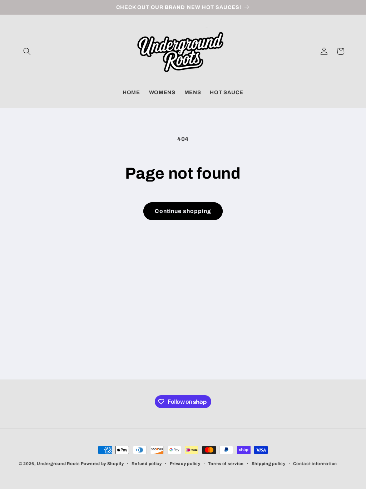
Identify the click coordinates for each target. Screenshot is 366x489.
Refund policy (147, 463)
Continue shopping (183, 211)
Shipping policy (269, 463)
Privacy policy (185, 463)
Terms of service (226, 463)
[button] (27, 51)
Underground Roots (58, 463)
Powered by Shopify (102, 463)
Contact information (315, 463)
